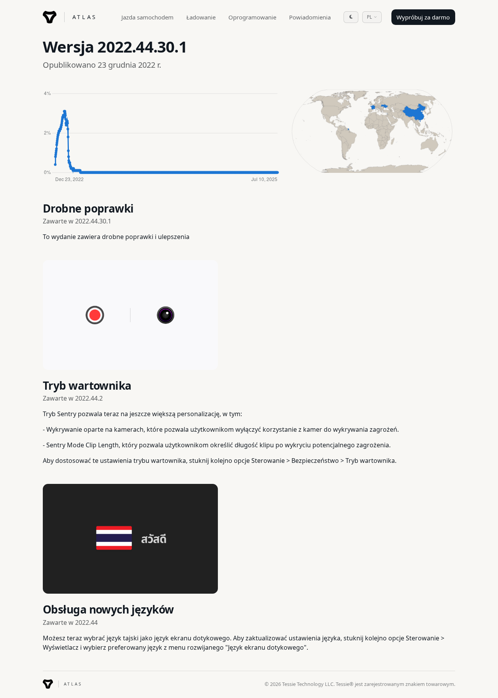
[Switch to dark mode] (351, 17)
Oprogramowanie (252, 17)
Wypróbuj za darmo (423, 17)
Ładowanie (201, 17)
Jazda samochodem (147, 17)
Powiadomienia (310, 17)
